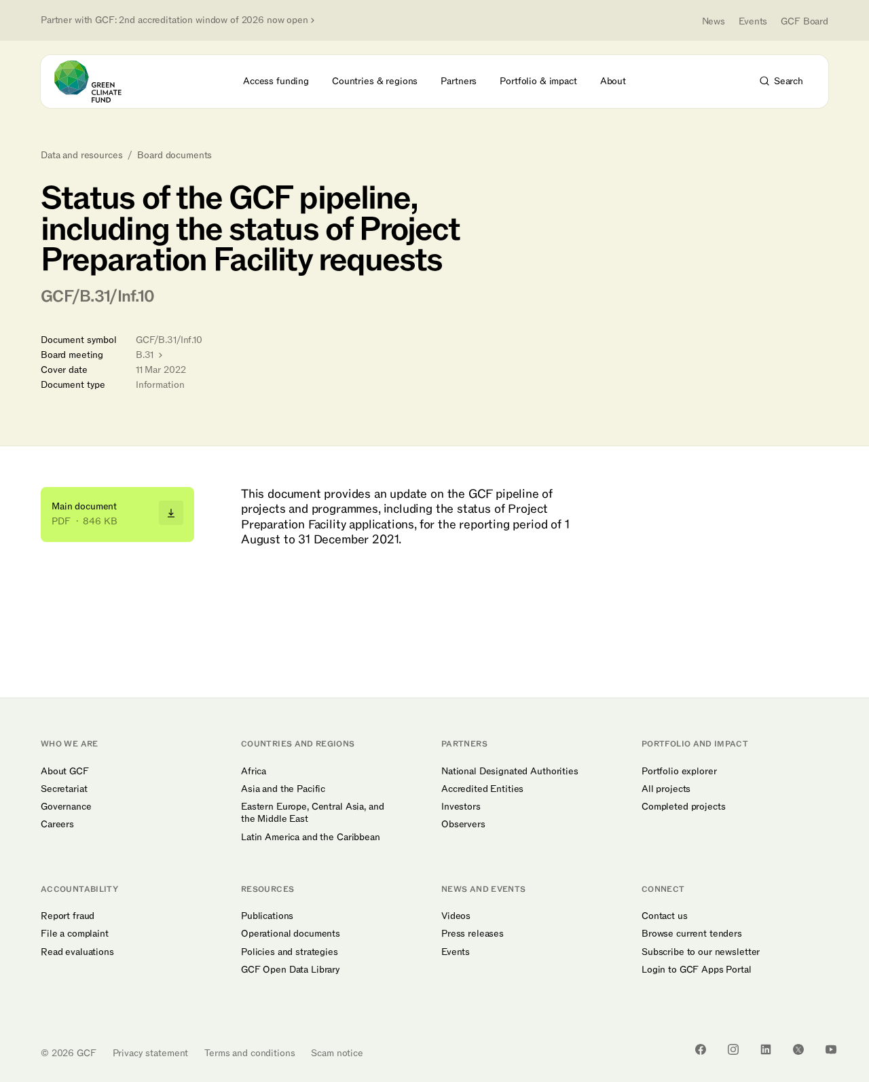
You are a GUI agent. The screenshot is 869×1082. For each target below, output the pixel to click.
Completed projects (683, 807)
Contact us (665, 916)
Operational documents (290, 934)
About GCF (65, 771)
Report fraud (67, 916)
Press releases (472, 934)
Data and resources (81, 155)
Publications (267, 916)
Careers (57, 824)
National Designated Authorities (509, 771)
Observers (463, 824)
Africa (253, 771)
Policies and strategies (289, 952)
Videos (455, 916)
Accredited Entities (482, 789)
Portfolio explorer (679, 771)
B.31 (146, 354)
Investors (461, 807)
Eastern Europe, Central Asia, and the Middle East (312, 813)
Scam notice (337, 1053)
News (713, 21)
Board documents (174, 155)
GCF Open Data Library (290, 970)
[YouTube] (831, 1049)
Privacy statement (151, 1053)
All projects (666, 789)
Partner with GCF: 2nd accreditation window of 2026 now (174, 20)
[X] (798, 1049)
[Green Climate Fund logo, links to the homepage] (95, 81)
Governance (66, 807)
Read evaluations (77, 952)
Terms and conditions (249, 1053)
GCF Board (804, 21)
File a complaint (75, 934)
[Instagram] (733, 1049)
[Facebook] (700, 1049)
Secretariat (64, 789)
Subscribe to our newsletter (701, 952)
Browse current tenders (692, 934)
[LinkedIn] (765, 1049)
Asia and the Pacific (283, 789)
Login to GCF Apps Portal (697, 970)
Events (753, 21)
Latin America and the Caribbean (310, 837)
